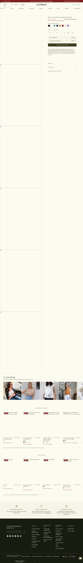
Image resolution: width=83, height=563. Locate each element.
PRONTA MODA (5, 5)
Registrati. (48, 513)
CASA (12, 4)
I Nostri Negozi (23, 5)
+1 (49, 442)
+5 (29, 442)
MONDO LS (16, 5)
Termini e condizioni (25, 556)
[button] (62, 63)
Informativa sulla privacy (37, 556)
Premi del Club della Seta (68, 1)
